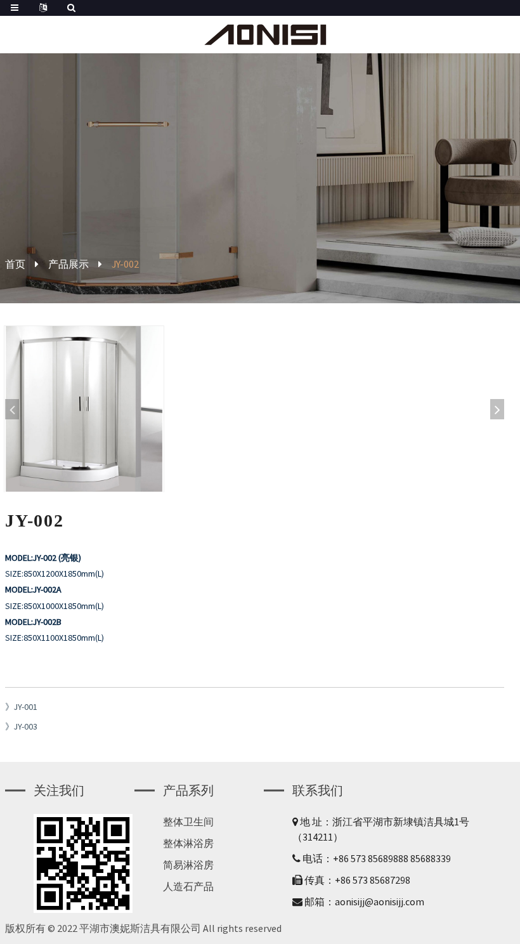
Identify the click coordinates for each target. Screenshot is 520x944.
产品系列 (188, 790)
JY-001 (25, 706)
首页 (15, 264)
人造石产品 (188, 886)
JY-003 (25, 726)
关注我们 (59, 790)
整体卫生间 (188, 821)
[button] (497, 409)
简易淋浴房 (188, 864)
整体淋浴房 (188, 843)
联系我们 (317, 790)
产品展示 (68, 264)
